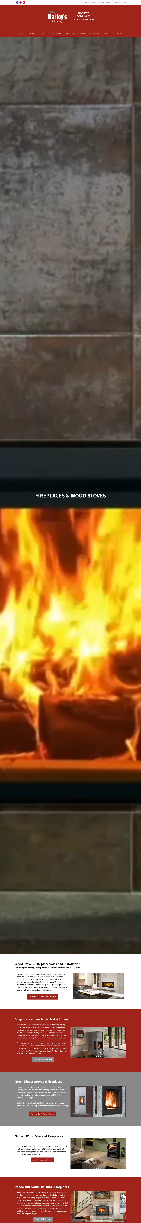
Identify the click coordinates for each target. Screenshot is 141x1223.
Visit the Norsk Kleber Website (43, 1114)
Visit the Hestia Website (42, 1059)
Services (45, 34)
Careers (107, 34)
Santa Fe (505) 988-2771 (106, 2)
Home (21, 34)
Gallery (81, 34)
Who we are (32, 34)
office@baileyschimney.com (89, 2)
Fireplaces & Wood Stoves (63, 34)
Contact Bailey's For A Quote (42, 996)
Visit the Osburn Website (42, 1160)
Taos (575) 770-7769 (120, 2)
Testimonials (94, 34)
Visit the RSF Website (43, 1219)
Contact (118, 34)
